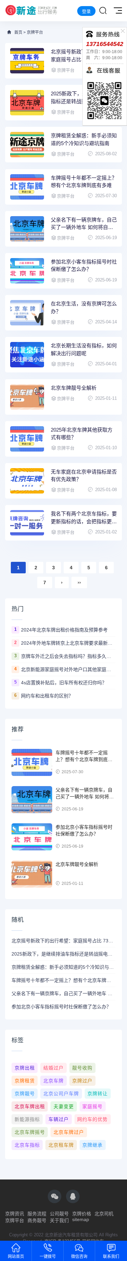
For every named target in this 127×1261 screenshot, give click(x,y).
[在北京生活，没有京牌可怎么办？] (27, 312)
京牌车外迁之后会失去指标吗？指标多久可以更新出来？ (68, 656)
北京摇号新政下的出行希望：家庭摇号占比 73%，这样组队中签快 (63, 940)
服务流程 (36, 1213)
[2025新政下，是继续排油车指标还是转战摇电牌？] (27, 102)
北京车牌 (53, 1080)
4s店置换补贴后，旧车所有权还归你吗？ (64, 682)
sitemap (80, 1219)
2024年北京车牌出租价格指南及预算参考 (64, 630)
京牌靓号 (25, 1093)
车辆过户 (58, 1119)
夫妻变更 (64, 1106)
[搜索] (103, 10)
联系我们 (111, 1256)
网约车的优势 (92, 1119)
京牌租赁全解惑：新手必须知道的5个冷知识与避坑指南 (84, 139)
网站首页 (16, 1256)
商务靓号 (36, 1220)
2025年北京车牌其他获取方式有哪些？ (81, 433)
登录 (86, 11)
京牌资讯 (14, 1213)
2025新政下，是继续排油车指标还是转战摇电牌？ (63, 954)
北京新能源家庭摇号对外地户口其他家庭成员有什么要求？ (68, 669)
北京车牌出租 (30, 1106)
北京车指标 (27, 1145)
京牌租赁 (25, 1080)
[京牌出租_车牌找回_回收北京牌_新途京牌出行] (31, 10)
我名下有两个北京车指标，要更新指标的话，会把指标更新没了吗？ (84, 518)
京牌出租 (25, 1068)
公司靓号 (59, 1213)
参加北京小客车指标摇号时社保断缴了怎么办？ (84, 265)
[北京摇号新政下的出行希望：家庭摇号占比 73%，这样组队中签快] (27, 60)
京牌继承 (92, 1145)
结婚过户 (53, 1068)
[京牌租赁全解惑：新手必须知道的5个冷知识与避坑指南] (27, 144)
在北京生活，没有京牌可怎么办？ (84, 307)
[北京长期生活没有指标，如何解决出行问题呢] (27, 354)
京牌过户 (82, 1080)
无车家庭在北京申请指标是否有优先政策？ (84, 475)
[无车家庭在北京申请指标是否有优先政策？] (27, 481)
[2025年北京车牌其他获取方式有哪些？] (27, 439)
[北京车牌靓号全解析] (27, 397)
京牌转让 (97, 1093)
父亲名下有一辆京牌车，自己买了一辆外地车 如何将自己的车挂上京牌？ (84, 224)
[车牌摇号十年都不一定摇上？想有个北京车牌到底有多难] (27, 187)
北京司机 (103, 1213)
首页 (18, 32)
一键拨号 (48, 1256)
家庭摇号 (92, 1106)
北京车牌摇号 (30, 1132)
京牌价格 (81, 1213)
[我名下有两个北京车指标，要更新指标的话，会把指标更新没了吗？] (27, 522)
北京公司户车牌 (61, 1093)
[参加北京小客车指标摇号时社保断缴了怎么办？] (27, 270)
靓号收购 (82, 1068)
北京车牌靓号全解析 (74, 388)
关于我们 (59, 1220)
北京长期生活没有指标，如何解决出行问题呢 (84, 349)
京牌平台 (35, 32)
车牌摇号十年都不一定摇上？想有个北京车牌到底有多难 (84, 181)
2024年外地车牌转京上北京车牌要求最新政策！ (68, 643)
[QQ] (73, 1196)
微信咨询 (79, 1256)
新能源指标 (27, 1119)
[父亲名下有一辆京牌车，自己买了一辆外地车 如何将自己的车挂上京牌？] (27, 229)
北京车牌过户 (69, 1132)
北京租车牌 (61, 1145)
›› (79, 582)
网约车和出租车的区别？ (47, 695)
